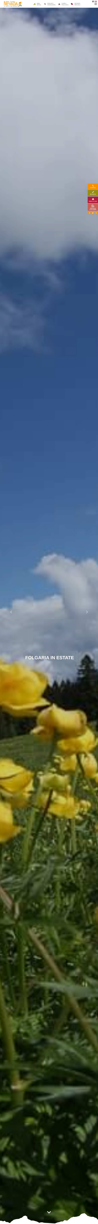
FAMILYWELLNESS (65, 4)
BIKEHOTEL (39, 4)
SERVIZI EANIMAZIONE (51, 4)
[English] (93, 1)
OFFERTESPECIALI (77, 4)
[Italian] (96, 1)
